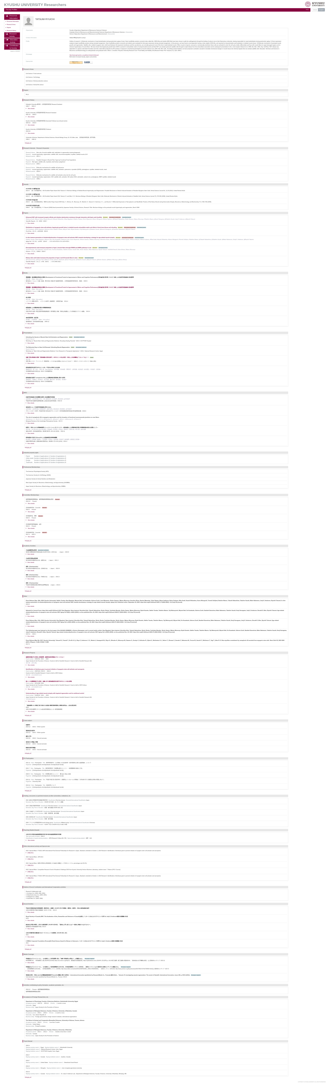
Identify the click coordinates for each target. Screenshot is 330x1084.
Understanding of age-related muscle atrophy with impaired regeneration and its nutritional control (55, 693)
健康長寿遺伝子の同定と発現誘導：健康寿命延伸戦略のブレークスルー (45, 657)
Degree (9, 27)
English (321, 9)
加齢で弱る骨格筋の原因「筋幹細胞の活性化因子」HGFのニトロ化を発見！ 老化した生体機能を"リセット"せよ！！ (57, 357)
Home (307, 9)
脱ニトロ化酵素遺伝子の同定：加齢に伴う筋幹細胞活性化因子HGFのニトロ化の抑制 (49, 681)
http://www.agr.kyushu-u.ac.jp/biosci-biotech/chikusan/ (84, 55)
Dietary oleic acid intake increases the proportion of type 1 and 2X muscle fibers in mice (52, 257)
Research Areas (11, 24)
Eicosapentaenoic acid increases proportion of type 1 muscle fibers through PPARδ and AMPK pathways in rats (58, 247)
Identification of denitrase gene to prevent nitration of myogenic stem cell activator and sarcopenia (55, 669)
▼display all (28, 143)
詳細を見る (31, 852)
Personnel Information (13, 21)
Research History (11, 30)
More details (31, 108)
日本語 (315, 9)
